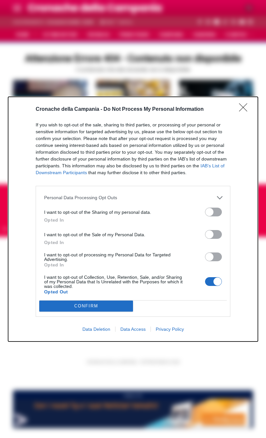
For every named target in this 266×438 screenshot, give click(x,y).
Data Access (133, 329)
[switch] (213, 212)
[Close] (245, 109)
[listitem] (133, 197)
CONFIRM (86, 305)
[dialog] (133, 219)
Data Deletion (96, 329)
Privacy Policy (170, 329)
